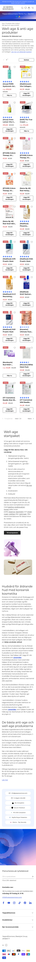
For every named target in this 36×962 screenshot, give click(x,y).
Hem (3, 23)
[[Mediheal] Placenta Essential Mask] (26, 212)
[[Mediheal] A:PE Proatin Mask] (9, 247)
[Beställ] (31, 876)
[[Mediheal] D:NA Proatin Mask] (26, 247)
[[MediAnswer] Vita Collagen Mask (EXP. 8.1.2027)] (26, 72)
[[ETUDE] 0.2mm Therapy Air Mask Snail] (9, 143)
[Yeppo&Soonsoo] (18, 847)
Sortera (26, 60)
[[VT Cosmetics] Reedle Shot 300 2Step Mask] (9, 388)
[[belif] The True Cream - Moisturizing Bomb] (26, 107)
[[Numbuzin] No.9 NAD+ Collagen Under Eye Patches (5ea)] (9, 353)
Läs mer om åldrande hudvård (21, 52)
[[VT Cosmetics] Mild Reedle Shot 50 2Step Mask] (26, 388)
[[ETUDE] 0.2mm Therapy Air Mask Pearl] (26, 143)
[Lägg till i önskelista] (14, 67)
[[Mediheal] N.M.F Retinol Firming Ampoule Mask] (26, 282)
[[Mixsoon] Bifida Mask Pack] (26, 353)
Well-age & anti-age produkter (10, 25)
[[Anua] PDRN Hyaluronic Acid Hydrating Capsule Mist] (9, 72)
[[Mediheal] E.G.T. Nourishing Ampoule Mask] (9, 282)
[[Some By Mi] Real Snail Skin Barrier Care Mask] (9, 212)
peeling (11, 507)
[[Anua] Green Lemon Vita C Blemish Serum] (9, 107)
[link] (7, 418)
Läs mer (5, 780)
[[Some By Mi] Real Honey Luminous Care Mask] (26, 178)
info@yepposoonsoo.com (12, 897)
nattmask (22, 514)
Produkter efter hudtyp (12, 23)
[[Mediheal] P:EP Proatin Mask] (9, 317)
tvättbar (12, 514)
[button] (28, 8)
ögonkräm (20, 512)
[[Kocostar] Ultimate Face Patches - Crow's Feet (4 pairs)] (26, 317)
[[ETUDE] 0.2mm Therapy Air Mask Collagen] (9, 178)
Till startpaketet (12, 533)
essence (12, 512)
